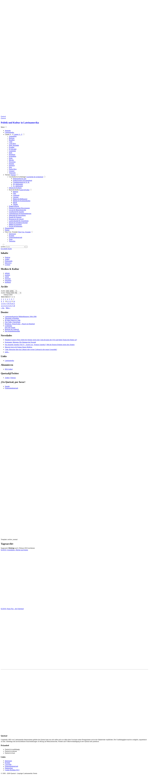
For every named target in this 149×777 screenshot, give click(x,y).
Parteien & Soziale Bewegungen (19, 208)
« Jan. (3, 308)
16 (4, 303)
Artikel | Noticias (10, 378)
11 (8, 301)
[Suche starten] (26, 247)
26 (10, 306)
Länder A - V (9, 134)
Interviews (8, 263)
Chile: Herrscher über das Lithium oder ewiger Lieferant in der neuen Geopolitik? (31, 349)
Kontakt (11, 235)
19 (10, 303)
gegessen (8, 278)
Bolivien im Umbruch (12, 329)
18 (8, 303)
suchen (3, 247)
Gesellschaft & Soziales (16, 212)
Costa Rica (12, 143)
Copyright (8, 764)
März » (8, 308)
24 (6, 306)
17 (6, 303)
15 (2, 303)
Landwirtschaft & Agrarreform (18, 221)
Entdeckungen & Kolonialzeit (22, 180)
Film (14, 193)
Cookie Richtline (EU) (12, 770)
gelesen (7, 273)
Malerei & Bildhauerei (20, 199)
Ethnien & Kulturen (15, 188)
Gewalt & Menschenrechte (17, 210)
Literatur (15, 197)
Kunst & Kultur (14, 190)
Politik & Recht (14, 206)
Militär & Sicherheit (15, 224)
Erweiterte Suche (6, 249)
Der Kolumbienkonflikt (12, 331)
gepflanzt (8, 282)
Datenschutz (9, 768)
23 (4, 306)
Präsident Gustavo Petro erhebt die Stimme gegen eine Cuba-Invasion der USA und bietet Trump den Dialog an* (41, 340)
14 (14, 301)
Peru (10, 167)
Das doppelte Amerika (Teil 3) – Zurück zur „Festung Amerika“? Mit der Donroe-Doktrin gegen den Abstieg (39, 345)
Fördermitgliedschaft (15, 237)
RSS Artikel (9, 369)
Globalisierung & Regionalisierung (20, 213)
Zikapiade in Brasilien (12, 318)
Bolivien (11, 138)
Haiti (10, 153)
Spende (7, 386)
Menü (3, 127)
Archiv (3, 291)
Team (10, 239)
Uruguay (12, 171)
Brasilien (12, 140)
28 (14, 306)
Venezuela (12, 173)
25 (8, 306)
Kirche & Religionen (15, 226)
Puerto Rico (13, 169)
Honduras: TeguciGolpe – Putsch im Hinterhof (20, 324)
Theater (15, 204)
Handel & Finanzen (15, 217)
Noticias (7, 257)
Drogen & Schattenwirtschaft (18, 223)
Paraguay (12, 165)
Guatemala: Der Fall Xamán (10, 326)
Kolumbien (12, 156)
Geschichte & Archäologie (17, 177)
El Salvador (12, 149)
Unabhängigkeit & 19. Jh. (21, 182)
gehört (7, 277)
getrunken (8, 280)
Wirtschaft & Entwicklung (17, 215)
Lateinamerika (9, 360)
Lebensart (16, 195)
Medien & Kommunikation (21, 201)
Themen (7, 175)
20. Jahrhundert (18, 184)
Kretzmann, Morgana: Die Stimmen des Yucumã (20, 342)
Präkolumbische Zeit (19, 178)
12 (10, 301)
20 (12, 303)
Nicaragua (12, 162)
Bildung (15, 191)
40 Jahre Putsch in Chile (12, 320)
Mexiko (11, 160)
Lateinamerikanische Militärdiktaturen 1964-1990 (20, 316)
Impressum (12, 234)
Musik (15, 202)
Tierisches (12, 241)
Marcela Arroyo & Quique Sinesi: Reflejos (18, 347)
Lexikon (7, 264)
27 (12, 306)
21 (14, 303)
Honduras (12, 154)
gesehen (7, 275)
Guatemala (12, 151)
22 (2, 306)
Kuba (10, 158)
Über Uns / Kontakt (11, 232)
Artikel (7, 259)
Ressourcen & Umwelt (16, 219)
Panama (11, 163)
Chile (10, 142)
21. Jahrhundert (18, 186)
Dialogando (8, 261)
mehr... (7, 352)
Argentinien (13, 136)
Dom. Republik (14, 145)
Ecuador (11, 147)
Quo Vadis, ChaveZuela (12, 322)
